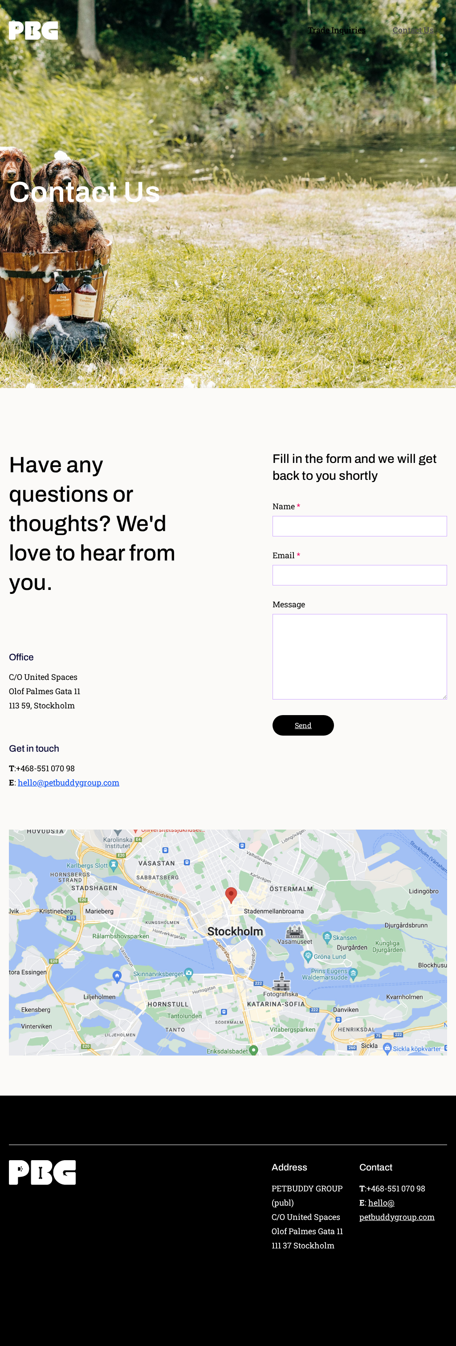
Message (289, 604)
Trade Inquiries (337, 30)
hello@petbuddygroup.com (68, 782)
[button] (303, 725)
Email (284, 555)
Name (284, 506)
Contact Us (413, 30)
